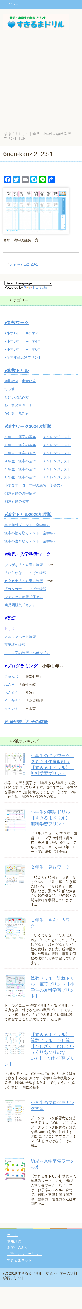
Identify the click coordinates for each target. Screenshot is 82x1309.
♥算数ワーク (16, 322)
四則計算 (11, 381)
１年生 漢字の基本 (20, 437)
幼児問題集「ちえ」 (20, 605)
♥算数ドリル (16, 370)
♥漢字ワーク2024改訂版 (28, 426)
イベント (11, 709)
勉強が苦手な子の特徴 (26, 721)
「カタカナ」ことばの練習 (25, 589)
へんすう (11, 692)
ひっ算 (9, 389)
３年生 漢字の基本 (20, 453)
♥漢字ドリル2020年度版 (28, 514)
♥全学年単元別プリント (23, 357)
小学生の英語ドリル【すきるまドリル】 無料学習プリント (52, 818)
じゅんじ (11, 676)
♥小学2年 (33, 333)
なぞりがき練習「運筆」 (23, 597)
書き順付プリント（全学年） (27, 525)
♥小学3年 (13, 341)
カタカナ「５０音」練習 (23, 581)
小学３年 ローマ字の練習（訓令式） (34, 485)
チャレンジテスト (57, 437)
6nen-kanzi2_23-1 (24, 264)
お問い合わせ (17, 1247)
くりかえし (13, 700)
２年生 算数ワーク (50, 867)
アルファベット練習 (20, 637)
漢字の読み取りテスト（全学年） (30, 533)
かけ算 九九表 (16, 413)
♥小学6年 (33, 349)
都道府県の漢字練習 (20, 493)
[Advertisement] (41, 84)
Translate (40, 287)
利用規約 (14, 1241)
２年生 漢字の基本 (20, 445)
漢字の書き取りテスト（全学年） (30, 541)
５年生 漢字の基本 (20, 469)
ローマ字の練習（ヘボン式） (27, 653)
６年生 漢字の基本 (20, 477)
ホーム (12, 1235)
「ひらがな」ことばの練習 (25, 573)
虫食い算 (29, 381)
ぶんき (9, 684)
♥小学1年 (13, 333)
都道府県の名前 (18, 501)
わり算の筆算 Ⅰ (18, 405)
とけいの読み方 (16, 397)
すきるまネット (19, 1260)
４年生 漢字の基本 (20, 461)
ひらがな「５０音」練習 (23, 565)
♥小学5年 (11, 349)
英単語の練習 (14, 645)
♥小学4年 (33, 341)
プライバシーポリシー (24, 1254)
